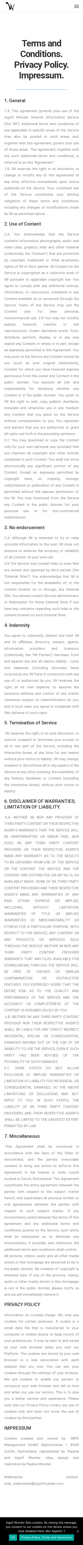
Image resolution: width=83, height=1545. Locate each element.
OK (13, 1537)
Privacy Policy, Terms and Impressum (46, 1537)
